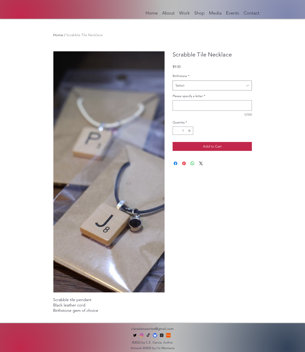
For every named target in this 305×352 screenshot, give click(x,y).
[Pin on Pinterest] (184, 163)
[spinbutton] (183, 131)
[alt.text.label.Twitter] (135, 335)
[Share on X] (201, 163)
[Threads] (161, 335)
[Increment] (189, 131)
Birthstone (181, 76)
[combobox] (212, 85)
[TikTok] (148, 335)
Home (58, 35)
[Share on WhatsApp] (192, 163)
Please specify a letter (189, 96)
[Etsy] (168, 335)
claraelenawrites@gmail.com (152, 329)
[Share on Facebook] (175, 163)
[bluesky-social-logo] (155, 335)
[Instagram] (141, 335)
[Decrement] (176, 131)
